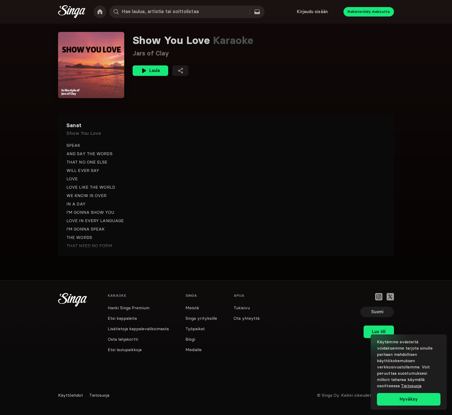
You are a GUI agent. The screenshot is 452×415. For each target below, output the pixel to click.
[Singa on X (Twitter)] (390, 296)
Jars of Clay (151, 53)
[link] (100, 11)
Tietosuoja (411, 385)
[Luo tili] (379, 320)
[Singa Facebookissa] (367, 296)
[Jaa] (180, 70)
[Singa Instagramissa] (378, 296)
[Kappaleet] (257, 12)
